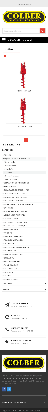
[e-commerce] (24, 18)
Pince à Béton (10, 166)
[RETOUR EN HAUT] (45, 407)
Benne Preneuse (12, 176)
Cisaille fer (9, 169)
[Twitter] (9, 389)
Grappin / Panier (11, 179)
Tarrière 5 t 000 (24, 126)
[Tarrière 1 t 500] (24, 79)
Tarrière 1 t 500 (24, 91)
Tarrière (8, 172)
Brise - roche (10, 162)
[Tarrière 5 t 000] (24, 115)
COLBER (20, 410)
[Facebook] (4, 389)
